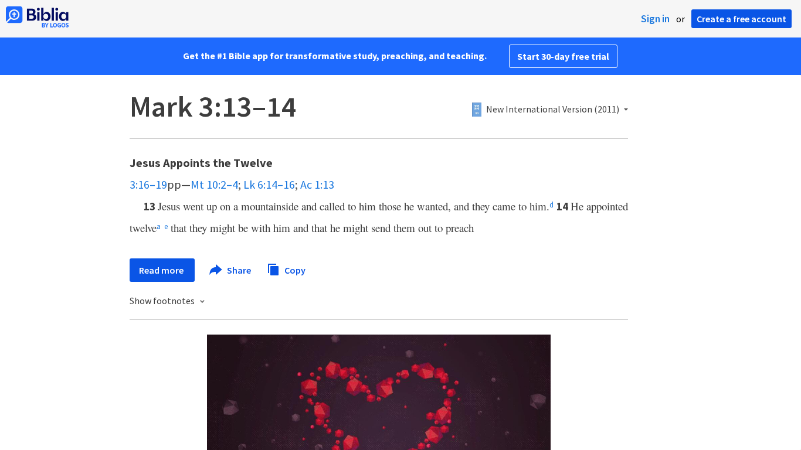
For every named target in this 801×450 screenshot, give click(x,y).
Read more (162, 270)
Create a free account (741, 19)
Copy (294, 269)
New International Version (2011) (552, 109)
